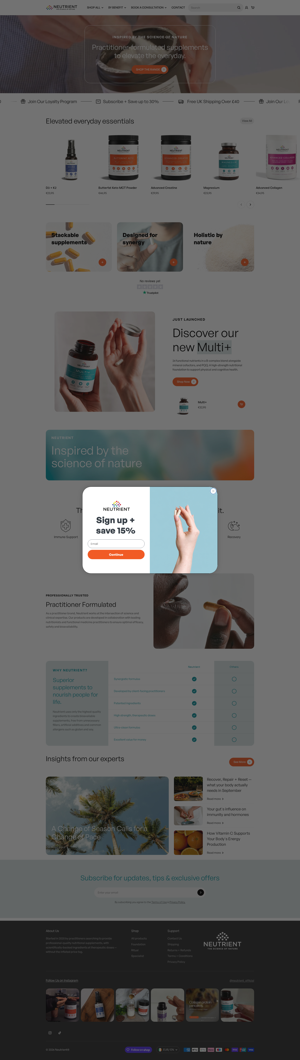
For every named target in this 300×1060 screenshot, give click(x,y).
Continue (116, 554)
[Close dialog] (213, 491)
